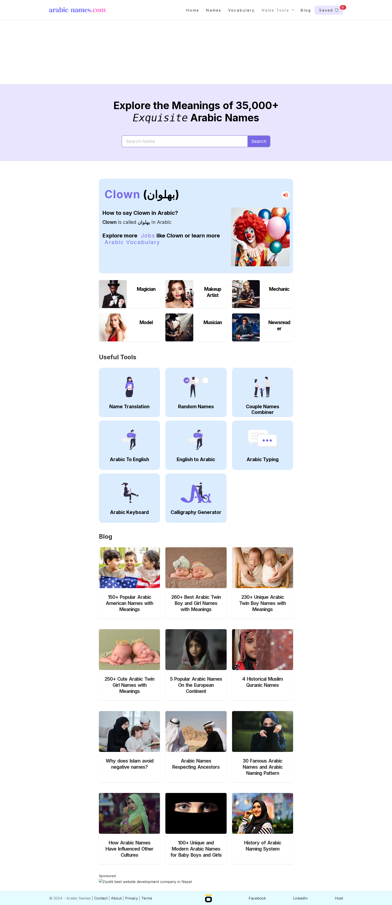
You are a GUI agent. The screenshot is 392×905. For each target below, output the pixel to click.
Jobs (148, 235)
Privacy (131, 898)
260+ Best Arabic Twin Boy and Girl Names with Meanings (196, 603)
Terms (146, 898)
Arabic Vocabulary (132, 242)
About (116, 898)
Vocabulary (241, 10)
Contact (101, 898)
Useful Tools (117, 357)
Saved (331, 9)
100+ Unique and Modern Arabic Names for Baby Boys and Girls (196, 849)
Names (213, 10)
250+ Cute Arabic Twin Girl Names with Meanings (129, 685)
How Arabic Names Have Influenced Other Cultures (129, 849)
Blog (306, 10)
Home (192, 10)
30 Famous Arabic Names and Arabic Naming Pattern (262, 767)
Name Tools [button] (276, 10)
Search (258, 141)
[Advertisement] (185, 56)
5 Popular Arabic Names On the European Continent (196, 685)
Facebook (257, 898)
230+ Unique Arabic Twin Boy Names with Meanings (262, 603)
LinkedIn (300, 898)
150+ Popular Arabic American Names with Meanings (129, 603)
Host (339, 898)
